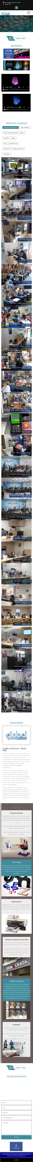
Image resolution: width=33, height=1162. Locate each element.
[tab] (10, 127)
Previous (2, 25)
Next (30, 25)
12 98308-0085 (19, 1097)
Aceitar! (16, 1160)
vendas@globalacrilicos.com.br (13, 2)
